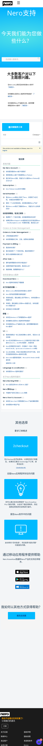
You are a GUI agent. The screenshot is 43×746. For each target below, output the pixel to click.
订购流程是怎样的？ (12, 236)
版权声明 (27, 732)
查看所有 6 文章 (10, 363)
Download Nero (10, 279)
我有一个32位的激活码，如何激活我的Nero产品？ (22, 203)
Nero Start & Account (13, 397)
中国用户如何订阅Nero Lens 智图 (16, 393)
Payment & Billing (11, 244)
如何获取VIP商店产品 (13, 405)
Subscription (9, 185)
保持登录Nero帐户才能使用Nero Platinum (19, 175)
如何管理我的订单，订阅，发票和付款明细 (20, 239)
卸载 (5, 314)
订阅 (5, 726)
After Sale (8, 259)
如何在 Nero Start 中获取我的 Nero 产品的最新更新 (22, 401)
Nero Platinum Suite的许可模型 (15, 189)
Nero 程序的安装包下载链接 (15, 282)
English (5, 150)
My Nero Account (11, 168)
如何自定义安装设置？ (13, 309)
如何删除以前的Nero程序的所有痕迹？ (18, 321)
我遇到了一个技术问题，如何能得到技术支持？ (21, 217)
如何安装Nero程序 (10, 275)
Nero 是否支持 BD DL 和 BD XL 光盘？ (17, 385)
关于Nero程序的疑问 (11, 377)
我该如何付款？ (11, 247)
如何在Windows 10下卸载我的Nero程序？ (19, 317)
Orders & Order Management (16, 228)
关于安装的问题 (10, 287)
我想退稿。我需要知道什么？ (15, 269)
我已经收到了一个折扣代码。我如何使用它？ (20, 251)
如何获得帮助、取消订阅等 (14, 213)
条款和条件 (28, 741)
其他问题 (6, 164)
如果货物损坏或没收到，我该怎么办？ (18, 266)
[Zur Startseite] (9, 3)
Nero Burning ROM (11, 381)
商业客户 (4, 741)
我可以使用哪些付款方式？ (14, 254)
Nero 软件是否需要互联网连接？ (16, 294)
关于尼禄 (4, 732)
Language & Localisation (14, 368)
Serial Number (10, 193)
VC (5, 331)
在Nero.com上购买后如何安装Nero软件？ (19, 291)
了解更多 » (11, 87)
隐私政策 (27, 736)
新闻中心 (4, 736)
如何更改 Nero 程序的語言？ (15, 371)
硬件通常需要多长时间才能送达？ (17, 263)
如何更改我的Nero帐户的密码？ (16, 171)
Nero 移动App (9, 389)
